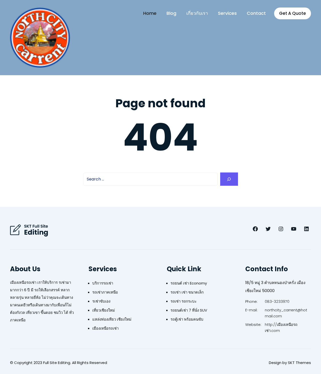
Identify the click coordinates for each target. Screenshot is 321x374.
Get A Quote (292, 13)
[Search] (229, 179)
